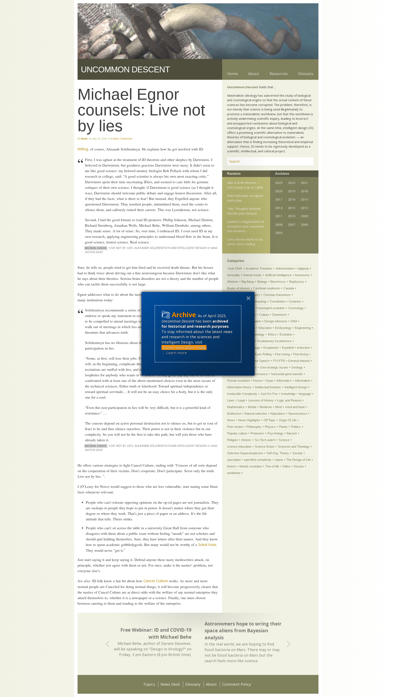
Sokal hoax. (207, 545)
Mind (278, 407)
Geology (297, 367)
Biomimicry (278, 281)
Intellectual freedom (268, 387)
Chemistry (253, 295)
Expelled (287, 347)
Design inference (275, 321)
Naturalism (277, 413)
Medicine (266, 407)
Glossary (305, 73)
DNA (294, 321)
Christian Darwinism (277, 295)
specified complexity (257, 459)
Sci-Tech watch (265, 440)
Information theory (239, 387)
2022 (291, 183)
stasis (279, 459)
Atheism (232, 281)
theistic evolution (250, 466)
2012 (304, 208)
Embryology (283, 328)
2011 (279, 216)
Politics (296, 426)
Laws (230, 400)
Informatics (283, 380)
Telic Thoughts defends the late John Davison (244, 211)
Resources (279, 73)
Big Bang (248, 281)
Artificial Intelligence (278, 275)
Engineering (303, 328)
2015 (304, 199)
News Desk (170, 684)
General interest (299, 361)
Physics (270, 426)
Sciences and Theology (293, 446)
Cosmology (296, 308)
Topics (149, 684)
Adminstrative (285, 268)
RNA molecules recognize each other (245, 198)
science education (239, 446)
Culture (115, 138)
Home (232, 73)
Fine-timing (300, 354)
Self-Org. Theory (277, 453)
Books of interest (238, 288)
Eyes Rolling (263, 354)
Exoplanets (270, 347)
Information (302, 380)
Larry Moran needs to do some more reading (245, 241)
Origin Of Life (288, 420)
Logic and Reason (289, 400)
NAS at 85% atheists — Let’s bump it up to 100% (245, 185)
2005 (279, 233)
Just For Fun (269, 393)
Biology (262, 281)
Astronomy (302, 275)
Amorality (233, 275)
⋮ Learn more (174, 352)
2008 (279, 224)
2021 (304, 183)
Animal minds (252, 275)
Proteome (257, 433)
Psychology (275, 433)
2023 (279, 183)
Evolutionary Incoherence (274, 341)
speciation (234, 459)
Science (284, 440)
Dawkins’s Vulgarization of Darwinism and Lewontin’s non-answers (245, 226)
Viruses (298, 466)
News (84, 138)
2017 (279, 199)
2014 (279, 208)
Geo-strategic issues (274, 367)
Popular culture (237, 433)
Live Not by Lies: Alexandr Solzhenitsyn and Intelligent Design (157, 248)
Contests (295, 301)
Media (252, 407)
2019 (291, 191)
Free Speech (261, 361)
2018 (304, 191)
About (253, 73)
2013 (291, 208)
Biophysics (296, 281)
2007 (291, 224)
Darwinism (126, 138)
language (305, 393)
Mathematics (236, 407)
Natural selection (255, 413)
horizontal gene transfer (287, 374)
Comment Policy (236, 684)
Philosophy (253, 426)
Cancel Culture (155, 581)
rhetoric (246, 440)
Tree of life (272, 466)
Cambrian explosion (266, 288)
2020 (279, 191)
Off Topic (270, 420)
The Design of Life (298, 459)
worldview (233, 473)
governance (260, 374)
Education (265, 328)
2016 (291, 199)
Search (305, 161)
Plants (283, 426)
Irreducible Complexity (242, 393)
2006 (304, 224)
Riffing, (83, 149)
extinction (303, 347)
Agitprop (303, 268)
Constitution (277, 301)
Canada (288, 288)
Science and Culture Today (184, 347)
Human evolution (238, 380)
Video (286, 466)
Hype (269, 380)
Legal (241, 400)
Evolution (286, 334)
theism (231, 466)
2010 (291, 216)
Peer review (235, 426)
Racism (291, 433)
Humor (257, 380)
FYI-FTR (279, 361)
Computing (258, 301)
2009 (304, 216)
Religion (232, 440)
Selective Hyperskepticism (245, 453)
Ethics (272, 334)
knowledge (288, 393)
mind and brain (295, 407)
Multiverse (234, 413)
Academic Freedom (259, 268)
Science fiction (264, 446)
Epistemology (255, 334)
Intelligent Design (295, 387)
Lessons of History (261, 400)
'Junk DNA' (234, 268)
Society (297, 453)
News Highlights (249, 420)
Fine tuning (282, 354)
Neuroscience (297, 413)
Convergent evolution (270, 308)
